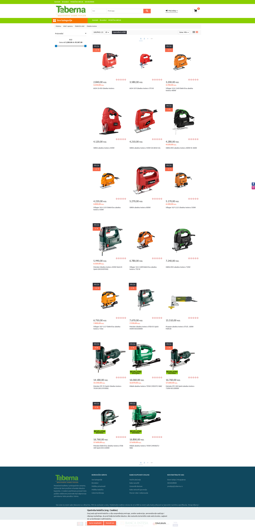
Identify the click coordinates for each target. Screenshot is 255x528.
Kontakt (57, 2)
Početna (58, 26)
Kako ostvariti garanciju (138, 490)
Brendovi (65, 2)
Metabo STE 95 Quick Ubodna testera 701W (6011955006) (107, 387)
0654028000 (89, 2)
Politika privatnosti (98, 486)
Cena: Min (183, 32)
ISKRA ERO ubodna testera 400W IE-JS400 (181, 148)
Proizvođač (59, 34)
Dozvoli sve (110, 523)
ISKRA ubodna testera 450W (103, 148)
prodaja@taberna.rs (175, 486)
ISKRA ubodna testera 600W (139, 208)
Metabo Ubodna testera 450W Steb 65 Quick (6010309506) (107, 268)
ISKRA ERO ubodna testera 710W (178, 267)
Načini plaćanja (135, 480)
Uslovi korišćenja (98, 493)
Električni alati (79, 26)
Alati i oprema (68, 26)
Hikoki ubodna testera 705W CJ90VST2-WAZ (145, 386)
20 (106, 32)
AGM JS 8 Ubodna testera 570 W (141, 88)
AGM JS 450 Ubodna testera (103, 88)
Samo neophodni (95, 523)
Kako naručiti (134, 483)
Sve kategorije (97, 480)
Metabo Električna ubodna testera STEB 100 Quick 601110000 (108, 447)
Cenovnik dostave (135, 486)
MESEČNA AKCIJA (76, 2)
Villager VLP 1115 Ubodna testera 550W (181, 208)
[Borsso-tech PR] (71, 11)
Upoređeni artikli (119, 32)
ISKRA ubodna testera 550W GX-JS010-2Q (144, 148)
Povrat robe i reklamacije (138, 493)
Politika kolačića (97, 490)
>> (152, 39)
